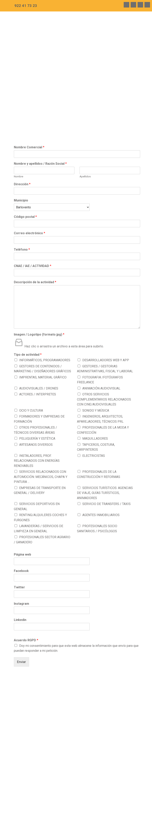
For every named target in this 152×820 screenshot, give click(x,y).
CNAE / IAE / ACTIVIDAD (32, 266)
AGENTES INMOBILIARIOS (101, 515)
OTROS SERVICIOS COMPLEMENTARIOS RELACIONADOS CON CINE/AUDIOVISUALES (104, 399)
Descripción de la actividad (35, 282)
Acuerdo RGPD (26, 640)
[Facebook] (126, 5)
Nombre (18, 176)
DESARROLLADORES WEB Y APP (105, 360)
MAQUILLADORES (95, 438)
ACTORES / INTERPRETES (37, 394)
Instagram (21, 604)
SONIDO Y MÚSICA (95, 410)
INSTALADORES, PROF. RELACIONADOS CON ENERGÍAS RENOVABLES (37, 461)
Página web (22, 554)
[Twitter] (133, 5)
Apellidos (85, 176)
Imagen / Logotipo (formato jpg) (39, 334)
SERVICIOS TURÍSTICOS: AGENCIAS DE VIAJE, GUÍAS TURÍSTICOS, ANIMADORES (105, 493)
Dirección (22, 184)
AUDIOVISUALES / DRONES (38, 388)
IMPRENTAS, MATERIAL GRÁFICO (42, 377)
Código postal (25, 217)
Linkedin (20, 620)
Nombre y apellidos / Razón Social (40, 164)
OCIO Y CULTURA (31, 410)
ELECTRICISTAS (93, 456)
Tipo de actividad (28, 354)
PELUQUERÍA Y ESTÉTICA (37, 438)
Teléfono (22, 249)
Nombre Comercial (29, 147)
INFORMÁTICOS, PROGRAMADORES (44, 360)
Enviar (21, 662)
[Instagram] (140, 5)
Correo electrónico (29, 233)
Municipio (21, 200)
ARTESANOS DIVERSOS (36, 445)
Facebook (21, 571)
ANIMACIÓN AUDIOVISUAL (101, 388)
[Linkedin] (147, 5)
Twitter (19, 587)
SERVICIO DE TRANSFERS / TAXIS (106, 504)
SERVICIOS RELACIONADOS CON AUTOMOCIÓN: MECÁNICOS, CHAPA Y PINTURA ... (40, 477)
